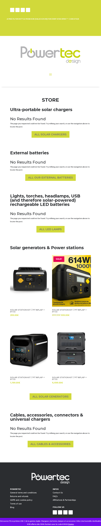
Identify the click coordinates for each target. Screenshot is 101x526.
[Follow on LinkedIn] (28, 10)
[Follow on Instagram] (17, 10)
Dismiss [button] (71, 524)
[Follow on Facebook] (12, 10)
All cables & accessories (50, 444)
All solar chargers (50, 134)
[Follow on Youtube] (23, 10)
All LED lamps (50, 229)
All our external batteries (50, 177)
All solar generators (50, 396)
